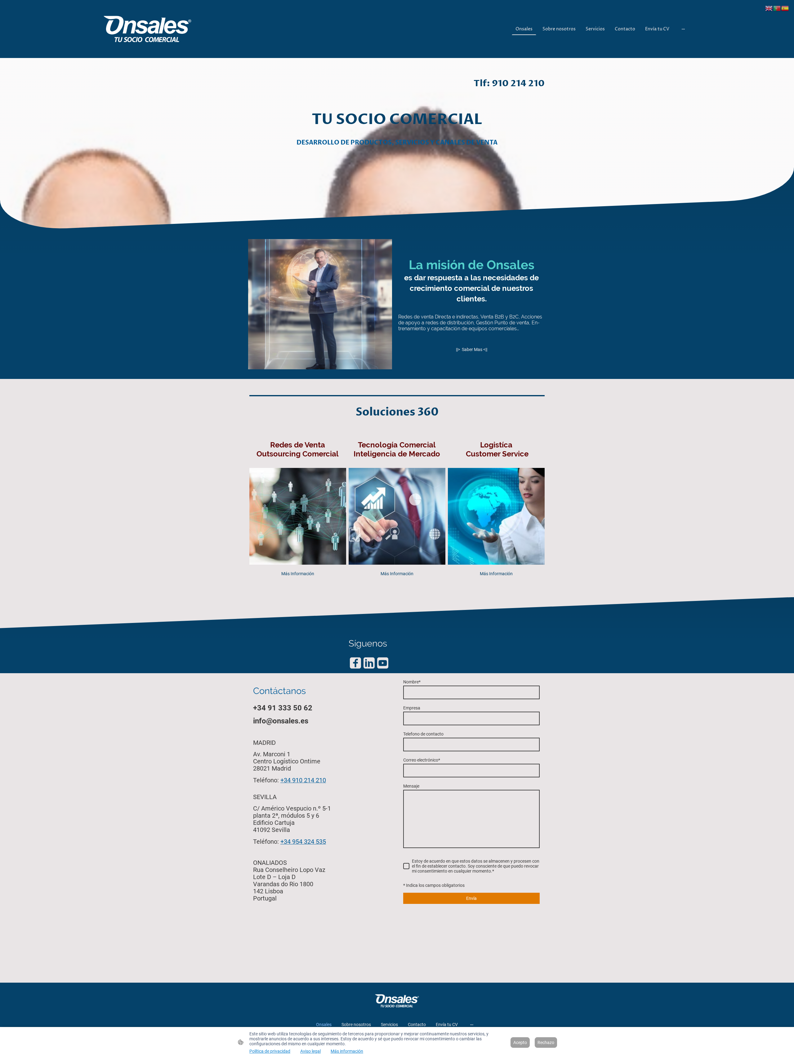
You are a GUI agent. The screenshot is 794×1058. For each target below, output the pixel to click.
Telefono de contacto (423, 733)
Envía (471, 898)
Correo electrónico (421, 760)
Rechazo (546, 1042)
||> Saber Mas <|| (471, 349)
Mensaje (411, 786)
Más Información (297, 573)
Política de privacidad (269, 1051)
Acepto (520, 1042)
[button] (769, 8)
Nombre (412, 681)
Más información (347, 1051)
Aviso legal (310, 1051)
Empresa (411, 707)
